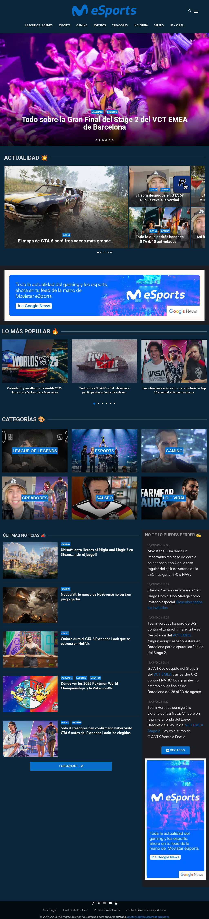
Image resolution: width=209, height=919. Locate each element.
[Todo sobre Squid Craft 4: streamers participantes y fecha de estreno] (104, 361)
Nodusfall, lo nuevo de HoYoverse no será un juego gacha (96, 597)
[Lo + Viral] (174, 498)
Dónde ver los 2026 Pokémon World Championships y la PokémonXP (89, 686)
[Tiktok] (92, 903)
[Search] (190, 11)
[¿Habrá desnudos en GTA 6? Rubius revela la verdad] (159, 186)
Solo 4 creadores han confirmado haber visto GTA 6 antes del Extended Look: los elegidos (96, 730)
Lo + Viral (177, 25)
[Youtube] (110, 903)
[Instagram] (104, 903)
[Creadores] (35, 498)
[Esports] (104, 450)
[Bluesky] (116, 903)
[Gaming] (174, 450)
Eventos (100, 25)
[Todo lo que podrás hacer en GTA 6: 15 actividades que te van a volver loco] (159, 227)
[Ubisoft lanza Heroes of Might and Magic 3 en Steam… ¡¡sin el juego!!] (30, 560)
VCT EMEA (182, 635)
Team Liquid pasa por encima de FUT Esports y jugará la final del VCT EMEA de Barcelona (104, 124)
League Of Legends (38, 25)
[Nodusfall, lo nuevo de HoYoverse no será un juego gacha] (30, 605)
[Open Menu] (196, 11)
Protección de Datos (107, 910)
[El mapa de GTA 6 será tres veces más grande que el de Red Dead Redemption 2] (66, 207)
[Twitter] (98, 903)
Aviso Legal (49, 910)
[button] (7, 89)
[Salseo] (104, 498)
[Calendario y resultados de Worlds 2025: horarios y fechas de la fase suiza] (35, 361)
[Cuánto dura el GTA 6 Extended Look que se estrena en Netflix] (30, 649)
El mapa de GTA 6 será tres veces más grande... (66, 240)
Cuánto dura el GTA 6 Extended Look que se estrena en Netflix (95, 641)
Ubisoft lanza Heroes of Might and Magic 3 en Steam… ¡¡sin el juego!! (97, 552)
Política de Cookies (75, 910)
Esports (64, 25)
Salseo (159, 25)
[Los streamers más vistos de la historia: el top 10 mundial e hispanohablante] (174, 361)
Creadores (120, 25)
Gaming (82, 25)
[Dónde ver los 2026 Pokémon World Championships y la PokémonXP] (30, 694)
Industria (141, 25)
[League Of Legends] (35, 450)
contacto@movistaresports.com (146, 910)
